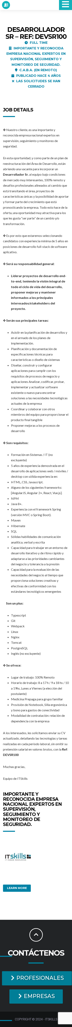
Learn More (17, 888)
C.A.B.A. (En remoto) (38, 70)
